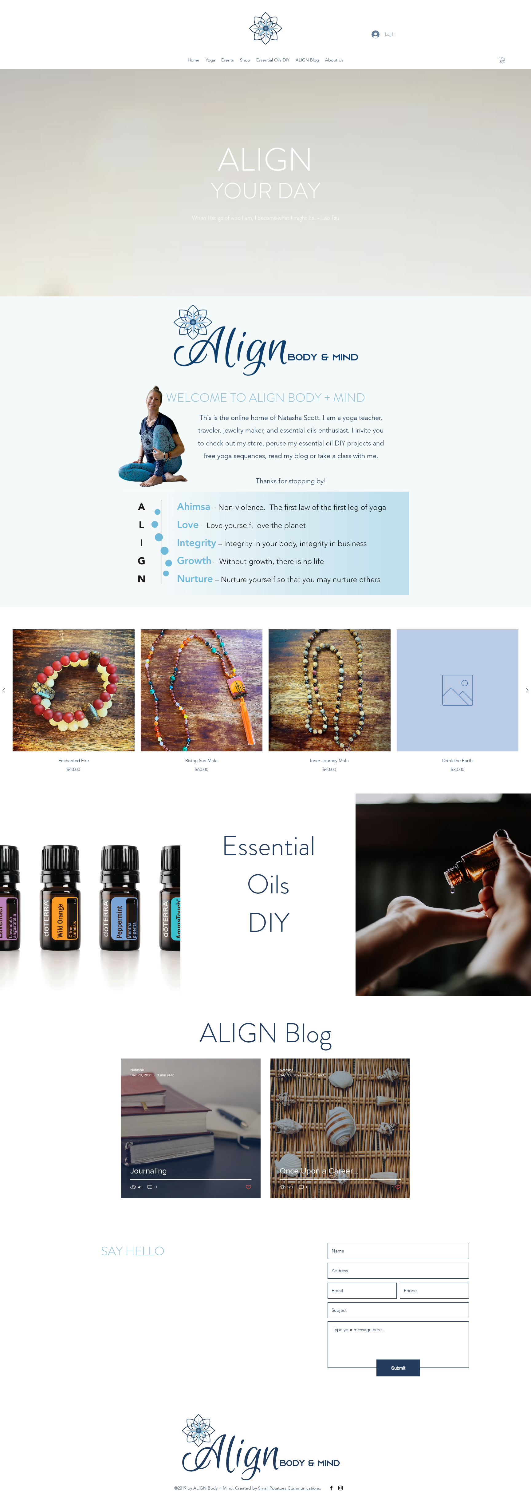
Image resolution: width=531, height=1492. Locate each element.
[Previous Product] (3, 690)
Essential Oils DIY (268, 884)
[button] (502, 60)
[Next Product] (527, 690)
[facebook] (331, 1488)
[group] (265, 701)
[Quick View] (74, 690)
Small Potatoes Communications (289, 1488)
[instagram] (340, 1488)
